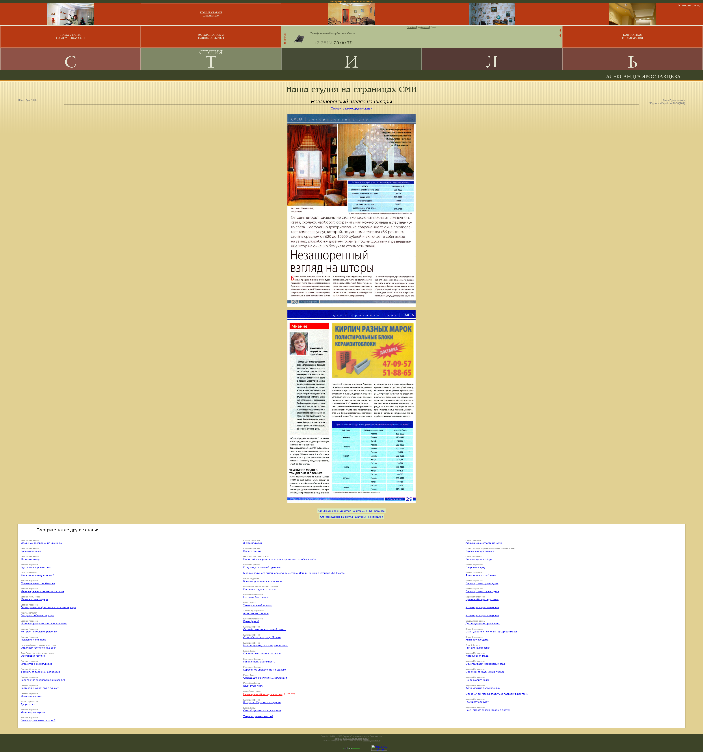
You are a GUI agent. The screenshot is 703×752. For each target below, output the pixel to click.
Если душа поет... (253, 685)
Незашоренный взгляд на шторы (262, 694)
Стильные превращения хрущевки (41, 542)
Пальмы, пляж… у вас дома (482, 591)
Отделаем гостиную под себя (38, 647)
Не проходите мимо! (478, 679)
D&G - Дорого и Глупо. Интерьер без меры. (492, 631)
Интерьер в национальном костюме (42, 591)
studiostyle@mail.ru (371, 741)
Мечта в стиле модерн (34, 599)
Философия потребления (481, 575)
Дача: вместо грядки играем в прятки (488, 709)
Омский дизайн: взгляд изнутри (262, 710)
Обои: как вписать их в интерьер (485, 671)
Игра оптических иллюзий (36, 663)
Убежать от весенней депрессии (40, 671)
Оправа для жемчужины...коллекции (265, 677)
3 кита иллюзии (252, 542)
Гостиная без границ (255, 597)
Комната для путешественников (262, 581)
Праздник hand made (33, 639)
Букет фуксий (251, 621)
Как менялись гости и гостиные (262, 653)
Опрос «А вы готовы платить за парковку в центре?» (497, 693)
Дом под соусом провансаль (483, 623)
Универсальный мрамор (257, 605)
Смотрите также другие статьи (351, 108)
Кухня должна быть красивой (483, 687)
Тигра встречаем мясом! (258, 716)
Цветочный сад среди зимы (482, 599)
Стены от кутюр (30, 559)
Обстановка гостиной (33, 655)
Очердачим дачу (476, 567)
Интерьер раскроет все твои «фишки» (44, 623)
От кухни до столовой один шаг (262, 567)
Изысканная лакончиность (259, 661)
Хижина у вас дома (477, 639)
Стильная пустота (31, 696)
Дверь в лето (28, 704)
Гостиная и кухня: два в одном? (40, 687)
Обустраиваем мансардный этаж (485, 663)
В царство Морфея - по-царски (262, 702)
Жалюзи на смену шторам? (37, 575)
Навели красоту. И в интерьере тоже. (265, 645)
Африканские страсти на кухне (484, 542)
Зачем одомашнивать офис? (38, 720)
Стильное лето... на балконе (38, 583)
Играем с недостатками (480, 550)
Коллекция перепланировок (482, 607)
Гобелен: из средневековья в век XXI (43, 679)
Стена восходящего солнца (259, 589)
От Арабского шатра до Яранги (262, 637)
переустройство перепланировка (352, 738)
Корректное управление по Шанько (264, 669)
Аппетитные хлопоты (256, 613)
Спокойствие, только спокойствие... (264, 629)
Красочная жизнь (31, 550)
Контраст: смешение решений (39, 631)
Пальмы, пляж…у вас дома (482, 583)
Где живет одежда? (477, 701)
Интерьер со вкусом (33, 712)
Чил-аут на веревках (478, 647)
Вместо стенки (252, 550)
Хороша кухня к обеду (479, 559)
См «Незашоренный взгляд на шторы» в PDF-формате (351, 510)
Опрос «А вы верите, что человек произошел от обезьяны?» (279, 559)
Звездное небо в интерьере (37, 615)
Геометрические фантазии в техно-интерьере (48, 607)
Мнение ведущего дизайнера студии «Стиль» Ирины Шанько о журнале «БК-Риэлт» (294, 572)
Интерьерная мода (477, 655)
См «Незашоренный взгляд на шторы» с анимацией (351, 516)
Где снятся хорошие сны (36, 567)
